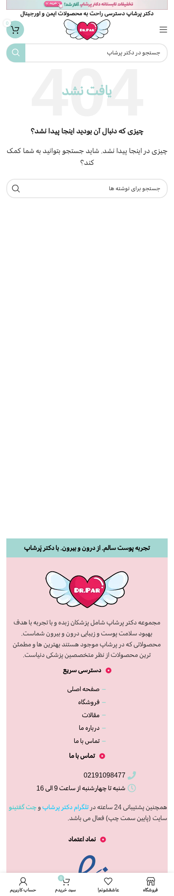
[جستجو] (15, 52)
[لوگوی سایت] (87, 28)
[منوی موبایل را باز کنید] (163, 29)
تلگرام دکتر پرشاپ (65, 807)
